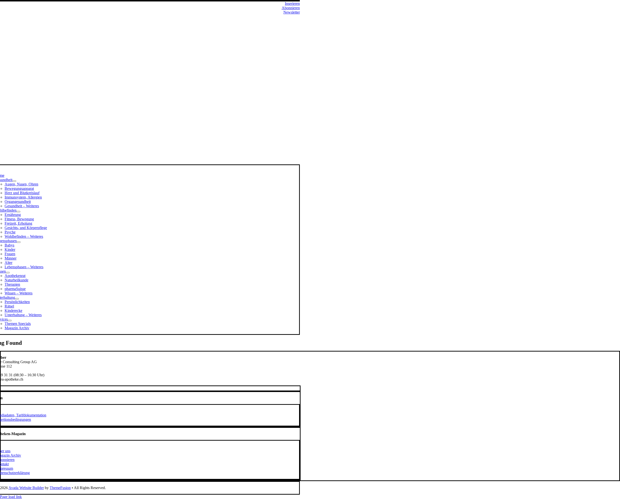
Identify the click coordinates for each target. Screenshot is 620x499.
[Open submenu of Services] (10, 320)
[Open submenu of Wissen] (8, 272)
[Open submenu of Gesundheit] (14, 181)
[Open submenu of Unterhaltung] (17, 298)
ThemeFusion (60, 488)
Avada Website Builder (26, 488)
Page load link (11, 497)
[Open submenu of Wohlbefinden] (18, 211)
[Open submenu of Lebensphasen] (19, 242)
